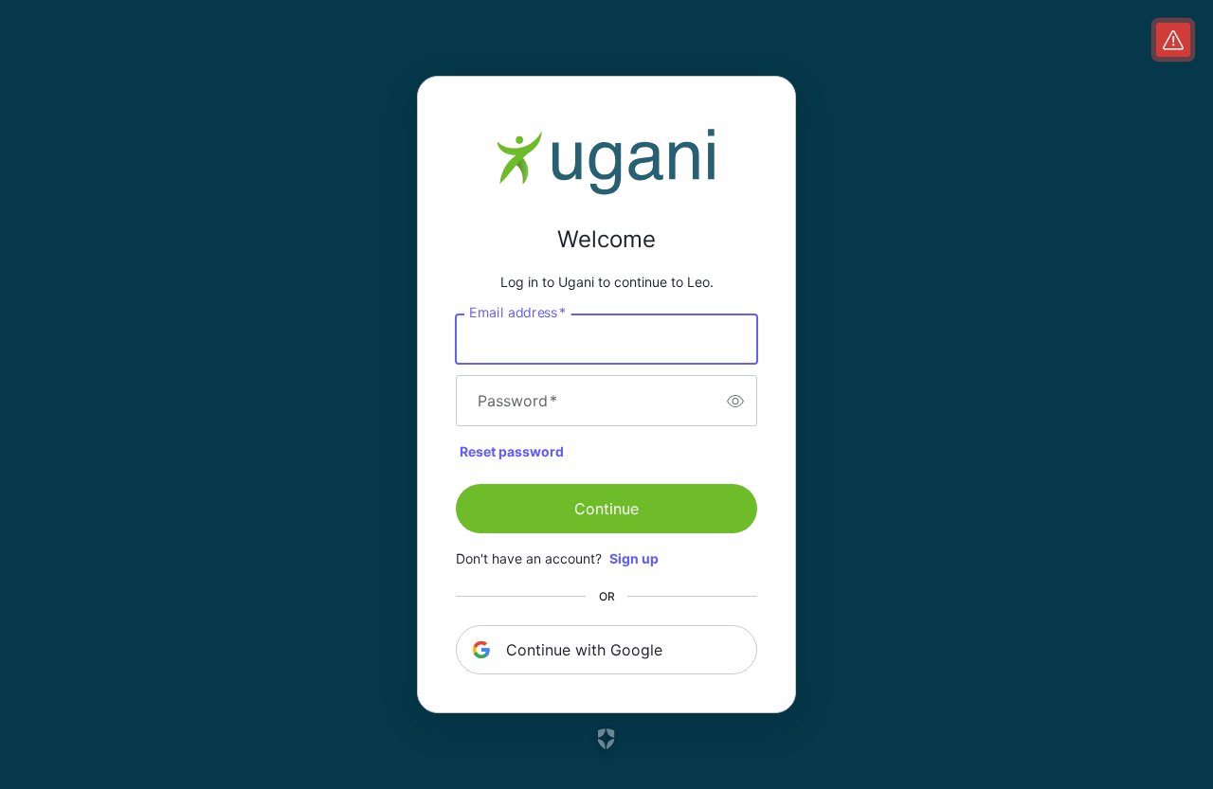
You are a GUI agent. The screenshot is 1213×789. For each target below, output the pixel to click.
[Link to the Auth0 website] (607, 738)
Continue (606, 508)
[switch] (735, 400)
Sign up (634, 558)
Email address (517, 312)
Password (517, 400)
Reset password (512, 451)
